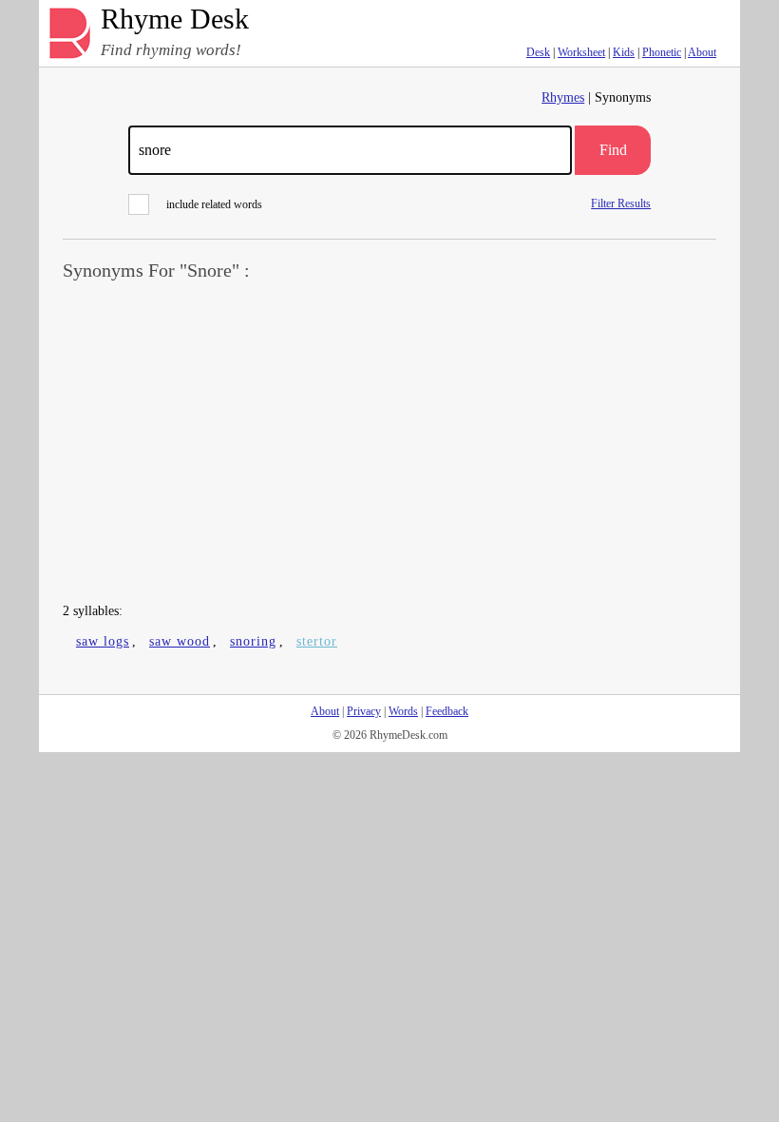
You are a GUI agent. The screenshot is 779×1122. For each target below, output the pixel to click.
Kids (624, 52)
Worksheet (581, 52)
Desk (538, 52)
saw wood (179, 641)
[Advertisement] (389, 443)
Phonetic (661, 52)
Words (403, 711)
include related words (214, 204)
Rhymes (563, 97)
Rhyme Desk (175, 19)
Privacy (364, 711)
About (702, 52)
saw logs (102, 641)
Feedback (447, 711)
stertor (316, 641)
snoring (253, 641)
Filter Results (621, 203)
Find (613, 150)
